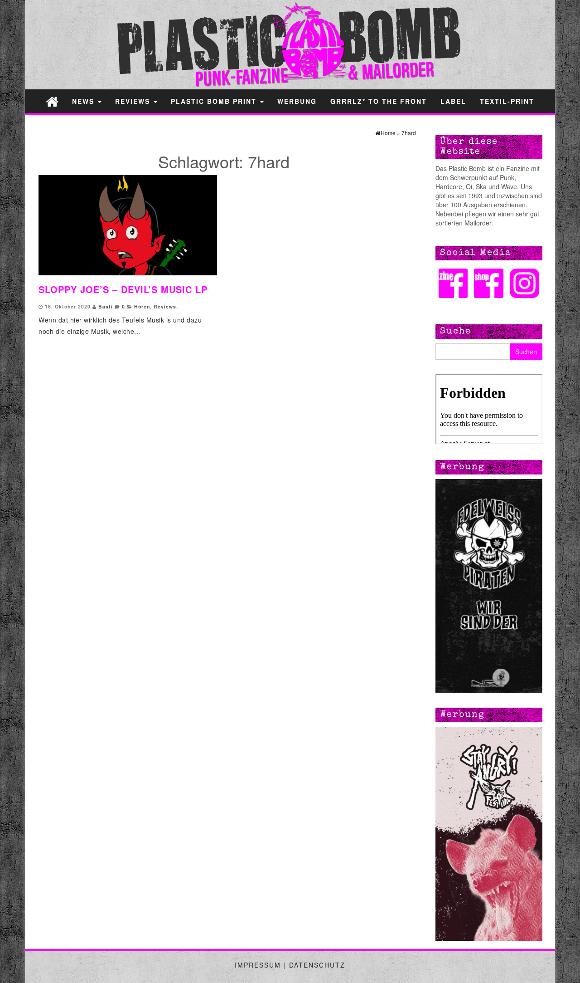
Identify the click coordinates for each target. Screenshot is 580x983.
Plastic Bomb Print (215, 101)
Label (453, 101)
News (84, 101)
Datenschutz (317, 964)
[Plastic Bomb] (52, 101)
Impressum (258, 964)
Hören (142, 306)
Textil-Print (507, 101)
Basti (105, 306)
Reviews (134, 101)
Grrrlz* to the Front (378, 101)
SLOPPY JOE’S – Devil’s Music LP (123, 289)
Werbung (297, 101)
